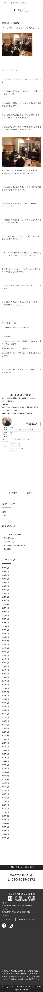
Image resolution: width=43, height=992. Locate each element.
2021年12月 (6, 772)
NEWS (4, 512)
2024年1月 (5, 681)
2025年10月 (6, 604)
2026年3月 (5, 586)
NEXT (29, 493)
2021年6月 (5, 794)
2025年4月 (5, 626)
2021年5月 (5, 798)
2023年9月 (5, 695)
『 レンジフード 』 (8, 542)
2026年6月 (5, 575)
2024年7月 (5, 659)
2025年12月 (6, 597)
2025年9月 (5, 608)
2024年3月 (5, 674)
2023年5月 (5, 710)
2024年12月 (6, 641)
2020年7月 (5, 834)
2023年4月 (5, 714)
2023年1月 (5, 725)
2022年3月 (5, 761)
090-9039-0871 (23, 879)
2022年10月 (6, 736)
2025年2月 (5, 633)
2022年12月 (6, 728)
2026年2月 (5, 590)
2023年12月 (6, 685)
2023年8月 (5, 699)
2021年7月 (5, 790)
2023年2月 (5, 721)
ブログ (16, 23)
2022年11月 (6, 732)
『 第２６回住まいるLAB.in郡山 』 (13, 545)
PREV (14, 493)
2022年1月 (5, 768)
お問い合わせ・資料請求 (21, 867)
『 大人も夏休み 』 (8, 538)
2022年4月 (5, 757)
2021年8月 (5, 787)
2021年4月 (5, 801)
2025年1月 (5, 637)
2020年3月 (5, 838)
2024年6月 (5, 663)
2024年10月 (6, 648)
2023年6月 (5, 706)
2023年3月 (5, 717)
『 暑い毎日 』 (7, 549)
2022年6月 (5, 750)
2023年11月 (6, 688)
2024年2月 (5, 677)
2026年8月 (5, 568)
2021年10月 (6, 779)
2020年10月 (6, 823)
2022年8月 (5, 743)
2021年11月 (6, 776)
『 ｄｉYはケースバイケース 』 (12, 534)
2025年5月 (5, 622)
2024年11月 (6, 644)
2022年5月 (5, 754)
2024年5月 (5, 666)
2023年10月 (6, 692)
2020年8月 (5, 830)
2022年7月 (5, 747)
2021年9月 (5, 783)
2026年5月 (5, 579)
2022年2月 (5, 765)
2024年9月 (5, 652)
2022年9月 (5, 739)
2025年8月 (5, 612)
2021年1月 (5, 812)
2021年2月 (5, 809)
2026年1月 (5, 593)
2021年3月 (5, 805)
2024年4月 (5, 670)
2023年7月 (5, 703)
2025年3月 (5, 630)
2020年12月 (6, 816)
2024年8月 (5, 655)
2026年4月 (5, 582)
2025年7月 (5, 615)
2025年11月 (6, 601)
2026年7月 (5, 571)
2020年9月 (5, 827)
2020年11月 (6, 820)
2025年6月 (5, 619)
